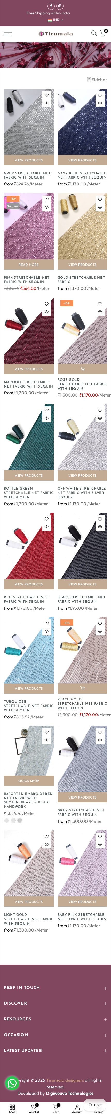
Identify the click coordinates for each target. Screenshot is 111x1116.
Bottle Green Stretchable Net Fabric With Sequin (28, 493)
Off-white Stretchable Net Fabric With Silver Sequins (82, 493)
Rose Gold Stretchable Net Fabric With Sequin (82, 384)
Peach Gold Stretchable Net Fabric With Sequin (82, 704)
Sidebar (99, 79)
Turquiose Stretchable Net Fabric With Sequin (28, 706)
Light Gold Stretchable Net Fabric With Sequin (28, 919)
